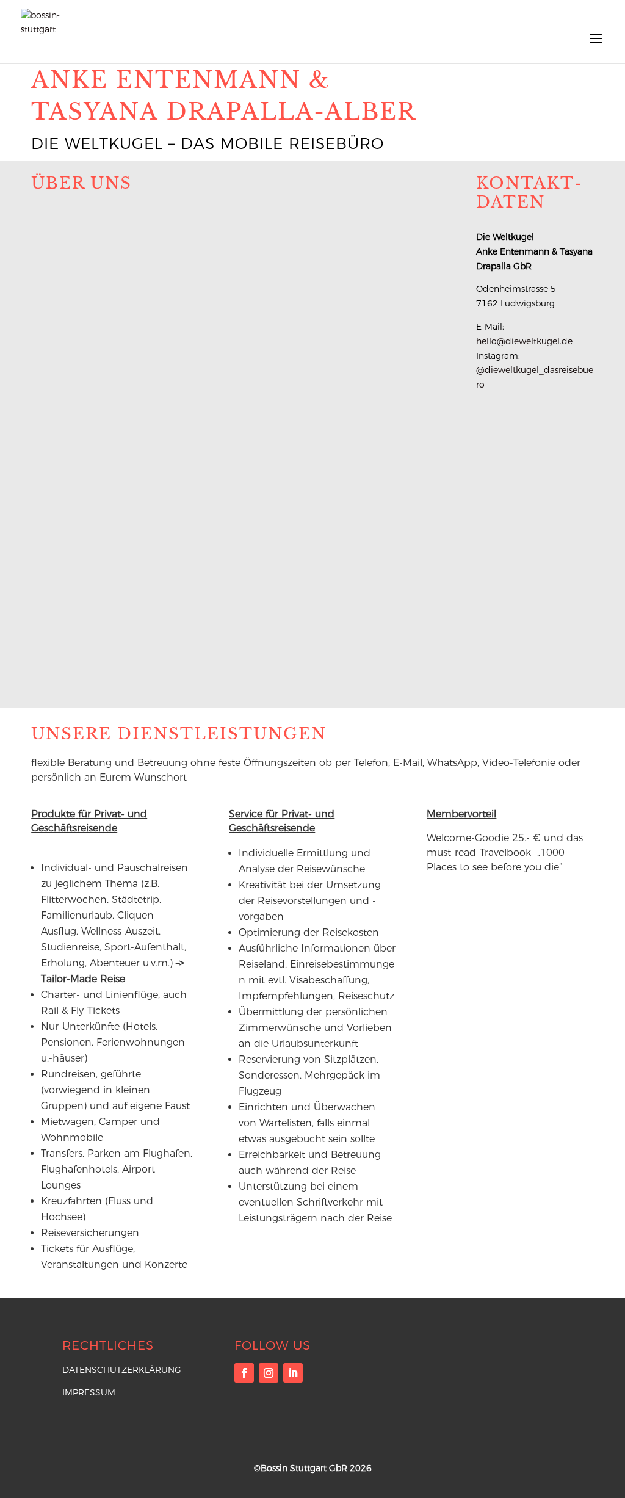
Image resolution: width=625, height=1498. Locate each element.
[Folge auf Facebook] (244, 1373)
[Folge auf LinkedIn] (293, 1373)
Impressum (88, 1392)
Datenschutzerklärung (121, 1369)
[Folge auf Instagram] (268, 1373)
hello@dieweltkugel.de (524, 341)
